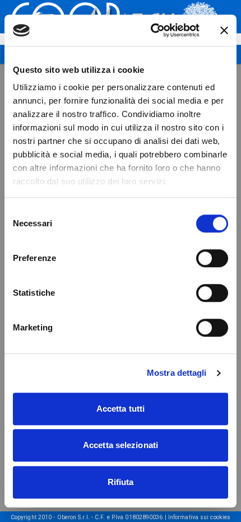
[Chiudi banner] (224, 30)
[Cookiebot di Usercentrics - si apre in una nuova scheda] (152, 30)
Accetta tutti (120, 408)
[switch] (212, 258)
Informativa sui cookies (199, 517)
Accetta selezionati (120, 445)
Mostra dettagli (177, 372)
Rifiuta (121, 482)
